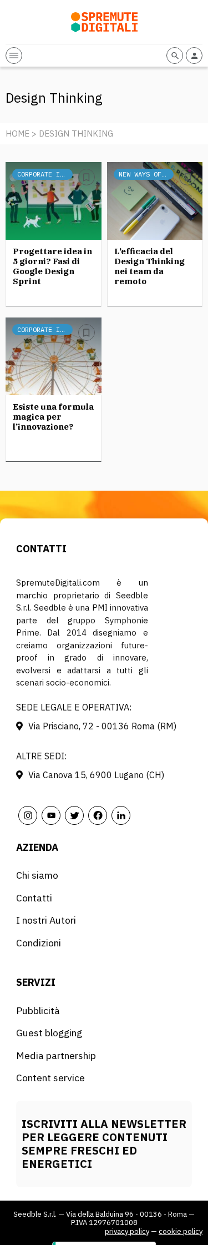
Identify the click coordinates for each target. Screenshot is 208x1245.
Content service (50, 1077)
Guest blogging (49, 1032)
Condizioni (38, 942)
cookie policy (180, 1231)
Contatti (34, 897)
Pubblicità (38, 1010)
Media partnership (56, 1055)
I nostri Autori (46, 920)
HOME (17, 133)
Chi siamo (37, 875)
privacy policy (127, 1231)
